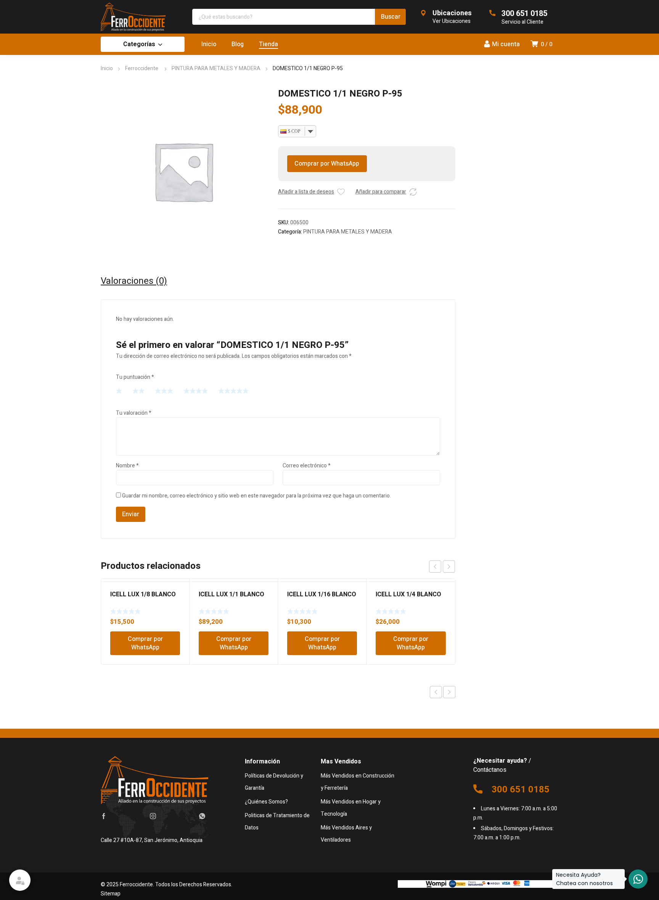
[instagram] (153, 816)
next (449, 566)
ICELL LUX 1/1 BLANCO (231, 594)
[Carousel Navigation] (442, 566)
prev (435, 566)
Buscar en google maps (129, 856)
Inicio (107, 68)
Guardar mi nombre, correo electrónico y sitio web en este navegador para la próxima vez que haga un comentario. (256, 496)
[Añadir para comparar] (413, 192)
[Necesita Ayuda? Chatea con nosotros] (638, 879)
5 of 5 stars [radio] (233, 391)
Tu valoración (133, 413)
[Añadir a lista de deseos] (341, 192)
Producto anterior (436, 692)
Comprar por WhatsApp (326, 163)
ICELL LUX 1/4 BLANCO (408, 594)
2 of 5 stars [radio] (138, 391)
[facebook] (104, 816)
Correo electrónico (307, 466)
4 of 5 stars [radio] (195, 391)
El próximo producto (449, 692)
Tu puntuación (135, 377)
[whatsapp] (202, 816)
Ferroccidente (142, 68)
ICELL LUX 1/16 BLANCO (321, 594)
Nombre (127, 466)
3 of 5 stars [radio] (164, 391)
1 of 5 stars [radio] (119, 391)
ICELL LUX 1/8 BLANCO (143, 594)
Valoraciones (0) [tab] (134, 281)
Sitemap (111, 894)
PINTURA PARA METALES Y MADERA (216, 68)
